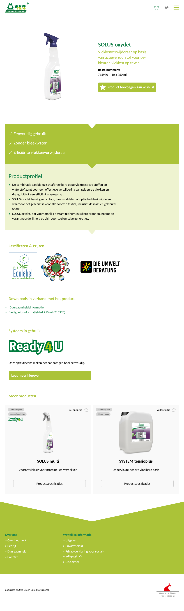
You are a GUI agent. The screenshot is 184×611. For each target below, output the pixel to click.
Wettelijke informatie (77, 535)
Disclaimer (72, 562)
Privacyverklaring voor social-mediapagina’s (83, 553)
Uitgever (71, 540)
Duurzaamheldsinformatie (27, 307)
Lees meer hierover (25, 375)
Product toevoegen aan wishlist (130, 87)
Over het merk (16, 540)
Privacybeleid (74, 546)
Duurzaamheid (17, 551)
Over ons (11, 535)
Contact (12, 557)
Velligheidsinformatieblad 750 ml (37, 312)
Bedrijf (11, 546)
